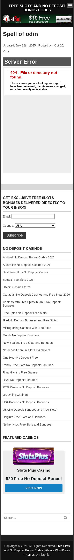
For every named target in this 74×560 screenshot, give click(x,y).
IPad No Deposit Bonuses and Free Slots (30, 320)
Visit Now (33, 488)
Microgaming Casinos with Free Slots (27, 327)
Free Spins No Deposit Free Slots (25, 313)
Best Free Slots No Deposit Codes (25, 272)
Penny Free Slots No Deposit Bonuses (28, 365)
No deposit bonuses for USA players (26, 350)
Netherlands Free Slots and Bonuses (27, 424)
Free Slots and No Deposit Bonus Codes (37, 8)
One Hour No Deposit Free (20, 357)
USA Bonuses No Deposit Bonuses (26, 402)
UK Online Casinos (15, 394)
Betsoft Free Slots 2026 (18, 279)
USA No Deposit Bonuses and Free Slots (29, 409)
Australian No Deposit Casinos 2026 (27, 264)
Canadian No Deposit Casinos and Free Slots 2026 (36, 294)
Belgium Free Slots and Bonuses (24, 417)
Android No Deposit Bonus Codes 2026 (28, 257)
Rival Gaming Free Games (20, 372)
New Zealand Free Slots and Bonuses (28, 342)
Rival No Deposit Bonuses (20, 380)
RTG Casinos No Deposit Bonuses (26, 387)
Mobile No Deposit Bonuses (21, 335)
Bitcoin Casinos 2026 (17, 287)
